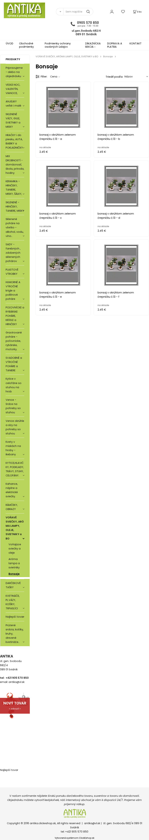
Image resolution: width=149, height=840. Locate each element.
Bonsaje (14, 574)
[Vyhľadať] (59, 11)
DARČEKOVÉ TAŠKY (13, 585)
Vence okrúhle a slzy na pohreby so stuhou (15, 427)
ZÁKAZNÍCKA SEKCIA (93, 45)
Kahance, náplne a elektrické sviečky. (12, 490)
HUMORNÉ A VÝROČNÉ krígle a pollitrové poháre (13, 290)
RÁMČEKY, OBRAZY (12, 507)
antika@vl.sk (92, 823)
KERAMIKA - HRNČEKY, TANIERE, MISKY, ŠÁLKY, (14, 187)
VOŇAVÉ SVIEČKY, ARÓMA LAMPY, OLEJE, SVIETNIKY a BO (15, 528)
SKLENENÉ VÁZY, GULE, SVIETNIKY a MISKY (13, 120)
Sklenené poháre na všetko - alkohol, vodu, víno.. (15, 227)
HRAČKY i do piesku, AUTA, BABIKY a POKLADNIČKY (14, 141)
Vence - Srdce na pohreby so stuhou (13, 406)
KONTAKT (136, 43)
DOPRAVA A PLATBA (114, 45)
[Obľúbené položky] (123, 11)
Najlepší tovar (15, 617)
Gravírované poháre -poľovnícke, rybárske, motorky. (14, 341)
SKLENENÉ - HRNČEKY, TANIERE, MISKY (15, 207)
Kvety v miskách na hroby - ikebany (13, 448)
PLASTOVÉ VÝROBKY (12, 272)
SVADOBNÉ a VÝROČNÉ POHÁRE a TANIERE (14, 364)
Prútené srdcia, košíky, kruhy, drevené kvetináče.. (15, 633)
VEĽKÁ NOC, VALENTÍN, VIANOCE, (13, 89)
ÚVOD (9, 43)
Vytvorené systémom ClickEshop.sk (74, 837)
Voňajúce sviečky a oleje (15, 549)
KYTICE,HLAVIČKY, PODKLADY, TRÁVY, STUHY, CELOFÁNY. (15, 469)
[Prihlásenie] (112, 11)
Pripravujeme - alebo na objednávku (14, 72)
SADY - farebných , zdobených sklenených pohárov (13, 253)
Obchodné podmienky (26, 45)
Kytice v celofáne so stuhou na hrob (13, 385)
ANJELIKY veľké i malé (13, 103)
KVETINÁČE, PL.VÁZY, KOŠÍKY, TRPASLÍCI (13, 602)
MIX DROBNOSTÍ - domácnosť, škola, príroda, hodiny (15, 164)
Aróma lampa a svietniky (14, 563)
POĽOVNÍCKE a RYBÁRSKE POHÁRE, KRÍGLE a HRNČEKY (15, 316)
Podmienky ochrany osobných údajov (58, 45)
